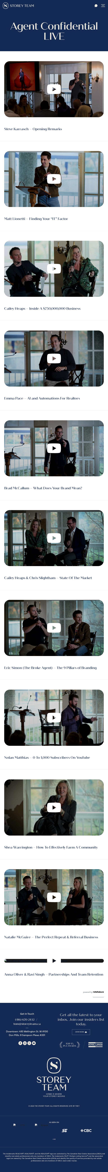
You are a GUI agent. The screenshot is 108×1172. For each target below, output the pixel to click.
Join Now (79, 1032)
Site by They (74, 1106)
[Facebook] (20, 1043)
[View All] (54, 1139)
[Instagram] (25, 1043)
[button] (103, 5)
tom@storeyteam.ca (27, 1024)
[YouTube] (34, 1043)
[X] (29, 1043)
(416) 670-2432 (24, 1019)
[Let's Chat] (96, 5)
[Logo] (18, 6)
